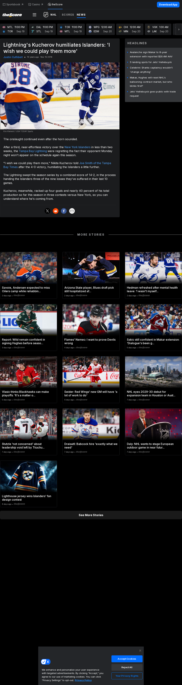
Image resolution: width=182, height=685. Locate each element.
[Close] (140, 651)
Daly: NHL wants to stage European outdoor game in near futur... (150, 445)
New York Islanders (77, 147)
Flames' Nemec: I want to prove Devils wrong (90, 341)
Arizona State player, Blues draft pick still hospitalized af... (89, 289)
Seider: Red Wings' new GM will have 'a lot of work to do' (90, 393)
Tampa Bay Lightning (33, 151)
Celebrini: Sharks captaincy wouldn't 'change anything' (151, 69)
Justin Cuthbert (13, 57)
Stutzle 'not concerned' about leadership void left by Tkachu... (23, 445)
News (81, 14)
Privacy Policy (83, 680)
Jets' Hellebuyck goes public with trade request (153, 93)
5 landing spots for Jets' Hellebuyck (151, 62)
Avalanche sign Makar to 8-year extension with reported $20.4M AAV (151, 54)
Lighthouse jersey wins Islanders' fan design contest (26, 497)
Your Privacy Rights (127, 675)
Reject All (126, 667)
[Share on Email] (72, 211)
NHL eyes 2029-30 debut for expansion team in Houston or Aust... (151, 393)
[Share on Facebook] (64, 211)
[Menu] (34, 14)
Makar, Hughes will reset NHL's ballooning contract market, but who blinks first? (151, 81)
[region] (91, 665)
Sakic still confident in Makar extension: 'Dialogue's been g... (153, 341)
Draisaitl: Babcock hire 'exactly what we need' (90, 445)
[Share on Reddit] (55, 211)
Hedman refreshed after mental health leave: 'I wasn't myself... (152, 289)
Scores (68, 14)
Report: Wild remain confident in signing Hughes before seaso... (23, 341)
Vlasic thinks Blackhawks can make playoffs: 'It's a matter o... (25, 393)
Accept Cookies (127, 658)
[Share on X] (47, 211)
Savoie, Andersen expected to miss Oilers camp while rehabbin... (26, 289)
